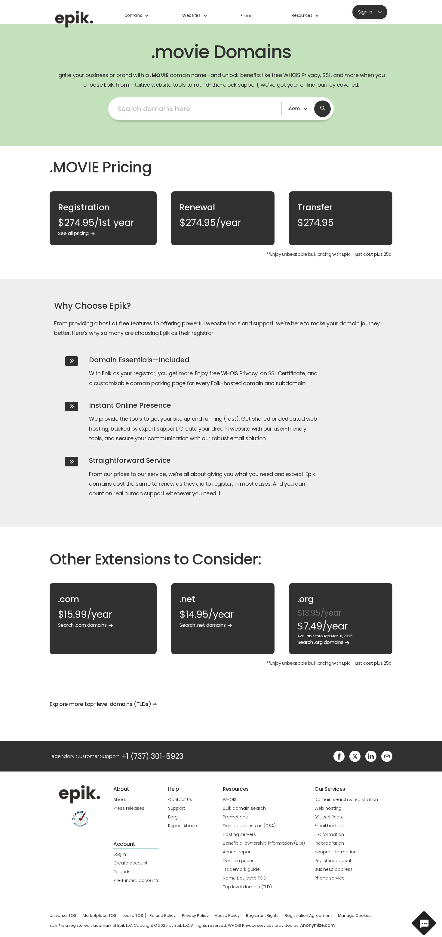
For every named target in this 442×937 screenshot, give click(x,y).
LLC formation (329, 834)
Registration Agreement (308, 915)
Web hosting (328, 808)
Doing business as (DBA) (249, 826)
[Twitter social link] (355, 756)
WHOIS (229, 799)
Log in (119, 854)
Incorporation (329, 843)
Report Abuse (182, 826)
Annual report (237, 852)
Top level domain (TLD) (247, 887)
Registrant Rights (262, 915)
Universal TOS (63, 915)
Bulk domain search (244, 808)
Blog (173, 817)
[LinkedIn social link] (370, 756)
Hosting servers (239, 834)
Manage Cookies (355, 915)
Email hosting (329, 826)
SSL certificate (329, 817)
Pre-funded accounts (136, 880)
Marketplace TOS (99, 915)
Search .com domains (82, 625)
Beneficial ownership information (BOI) (264, 843)
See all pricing (73, 233)
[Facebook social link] (339, 756)
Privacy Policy (195, 915)
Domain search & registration (346, 799)
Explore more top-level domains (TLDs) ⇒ (103, 704)
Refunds (121, 872)
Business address (334, 869)
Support (176, 808)
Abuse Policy (227, 915)
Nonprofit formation (336, 852)
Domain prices (238, 861)
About (119, 799)
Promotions (235, 817)
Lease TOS (133, 915)
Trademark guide (241, 869)
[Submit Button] (322, 109)
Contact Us (180, 799)
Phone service (330, 878)
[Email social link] (386, 756)
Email (246, 16)
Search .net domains (203, 625)
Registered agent (333, 861)
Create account (130, 863)
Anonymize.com (317, 925)
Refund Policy (162, 915)
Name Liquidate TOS (244, 878)
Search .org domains (320, 642)
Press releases (128, 808)
